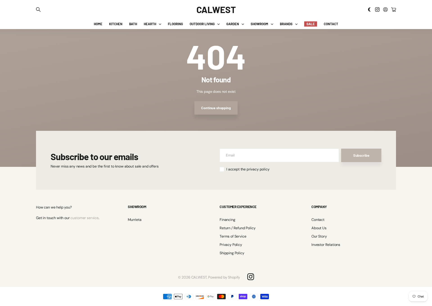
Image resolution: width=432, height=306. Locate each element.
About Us (318, 228)
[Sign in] (385, 9)
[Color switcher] (369, 9)
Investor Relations (325, 244)
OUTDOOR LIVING (202, 24)
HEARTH (150, 24)
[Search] (38, 9)
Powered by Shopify (224, 277)
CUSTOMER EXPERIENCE (238, 206)
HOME (98, 24)
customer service (84, 217)
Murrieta (135, 219)
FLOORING (175, 24)
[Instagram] (250, 276)
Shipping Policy (232, 253)
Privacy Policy (231, 244)
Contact (317, 219)
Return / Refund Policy (237, 228)
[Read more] (377, 9)
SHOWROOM (259, 24)
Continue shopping (216, 108)
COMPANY (319, 206)
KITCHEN (115, 24)
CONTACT (331, 24)
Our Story (319, 236)
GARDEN (232, 24)
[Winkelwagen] (393, 9)
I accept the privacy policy (248, 169)
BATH (133, 24)
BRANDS (286, 24)
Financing (227, 219)
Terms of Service (233, 236)
